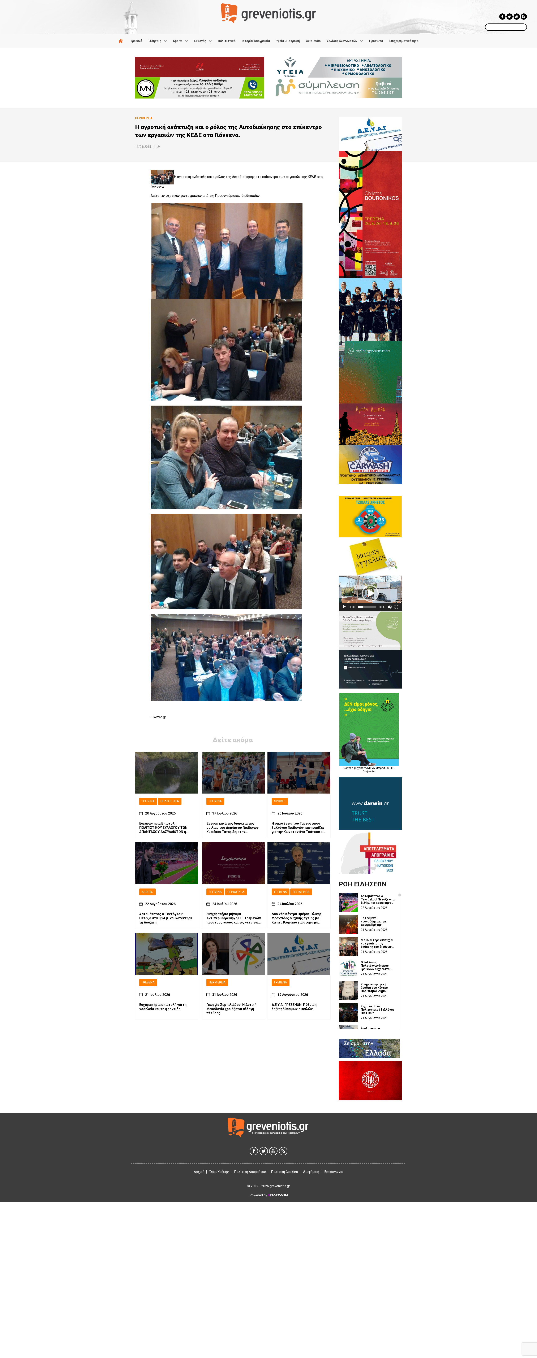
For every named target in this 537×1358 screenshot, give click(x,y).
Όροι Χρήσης (219, 1172)
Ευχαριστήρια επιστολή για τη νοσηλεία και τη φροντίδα (162, 1007)
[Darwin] (277, 1195)
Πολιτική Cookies (284, 1172)
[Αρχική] (121, 41)
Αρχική (199, 1172)
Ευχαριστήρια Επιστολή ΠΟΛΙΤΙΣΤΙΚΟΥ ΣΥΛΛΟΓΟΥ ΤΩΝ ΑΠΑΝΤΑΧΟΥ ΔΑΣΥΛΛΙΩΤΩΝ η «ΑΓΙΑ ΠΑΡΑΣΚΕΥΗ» (163, 827)
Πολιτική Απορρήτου (250, 1172)
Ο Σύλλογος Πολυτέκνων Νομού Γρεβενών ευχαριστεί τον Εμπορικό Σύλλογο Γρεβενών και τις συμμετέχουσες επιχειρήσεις (377, 966)
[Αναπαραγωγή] (344, 607)
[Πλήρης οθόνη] (396, 607)
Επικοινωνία (333, 1172)
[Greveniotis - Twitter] (509, 16)
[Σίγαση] (390, 607)
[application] (370, 593)
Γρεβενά (148, 801)
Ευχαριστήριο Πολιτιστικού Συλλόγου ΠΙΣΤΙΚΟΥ (378, 1010)
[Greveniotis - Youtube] (517, 16)
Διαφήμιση (311, 1172)
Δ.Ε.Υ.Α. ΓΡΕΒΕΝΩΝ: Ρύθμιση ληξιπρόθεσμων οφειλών (294, 1007)
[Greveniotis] (268, 13)
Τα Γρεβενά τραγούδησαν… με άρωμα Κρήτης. (373, 921)
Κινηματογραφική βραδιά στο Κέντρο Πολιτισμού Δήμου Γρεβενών (374, 988)
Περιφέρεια (236, 892)
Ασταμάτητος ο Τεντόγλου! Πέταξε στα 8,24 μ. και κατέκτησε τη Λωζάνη (166, 918)
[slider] (367, 607)
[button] (370, 593)
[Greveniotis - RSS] (524, 16)
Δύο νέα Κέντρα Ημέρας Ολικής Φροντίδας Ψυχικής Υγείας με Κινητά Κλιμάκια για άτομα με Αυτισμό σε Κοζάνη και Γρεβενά (297, 918)
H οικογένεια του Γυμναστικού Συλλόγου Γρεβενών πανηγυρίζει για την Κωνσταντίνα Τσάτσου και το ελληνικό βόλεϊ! (299, 827)
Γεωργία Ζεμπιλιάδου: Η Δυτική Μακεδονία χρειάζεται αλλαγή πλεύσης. (231, 1009)
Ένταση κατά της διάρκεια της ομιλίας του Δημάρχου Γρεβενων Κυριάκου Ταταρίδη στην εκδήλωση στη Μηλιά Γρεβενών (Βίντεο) (232, 827)
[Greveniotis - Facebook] (502, 16)
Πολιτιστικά (169, 801)
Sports (279, 801)
